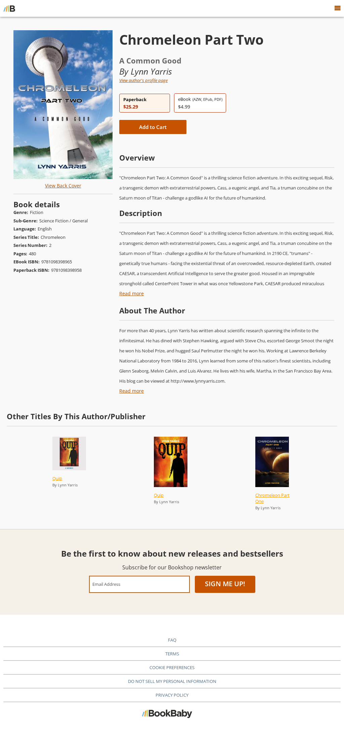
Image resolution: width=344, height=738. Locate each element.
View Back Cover (63, 185)
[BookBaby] (9, 8)
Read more (131, 293)
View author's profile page (143, 80)
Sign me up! (225, 583)
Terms (172, 654)
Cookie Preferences (172, 667)
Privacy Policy (172, 695)
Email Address (106, 584)
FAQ (172, 640)
